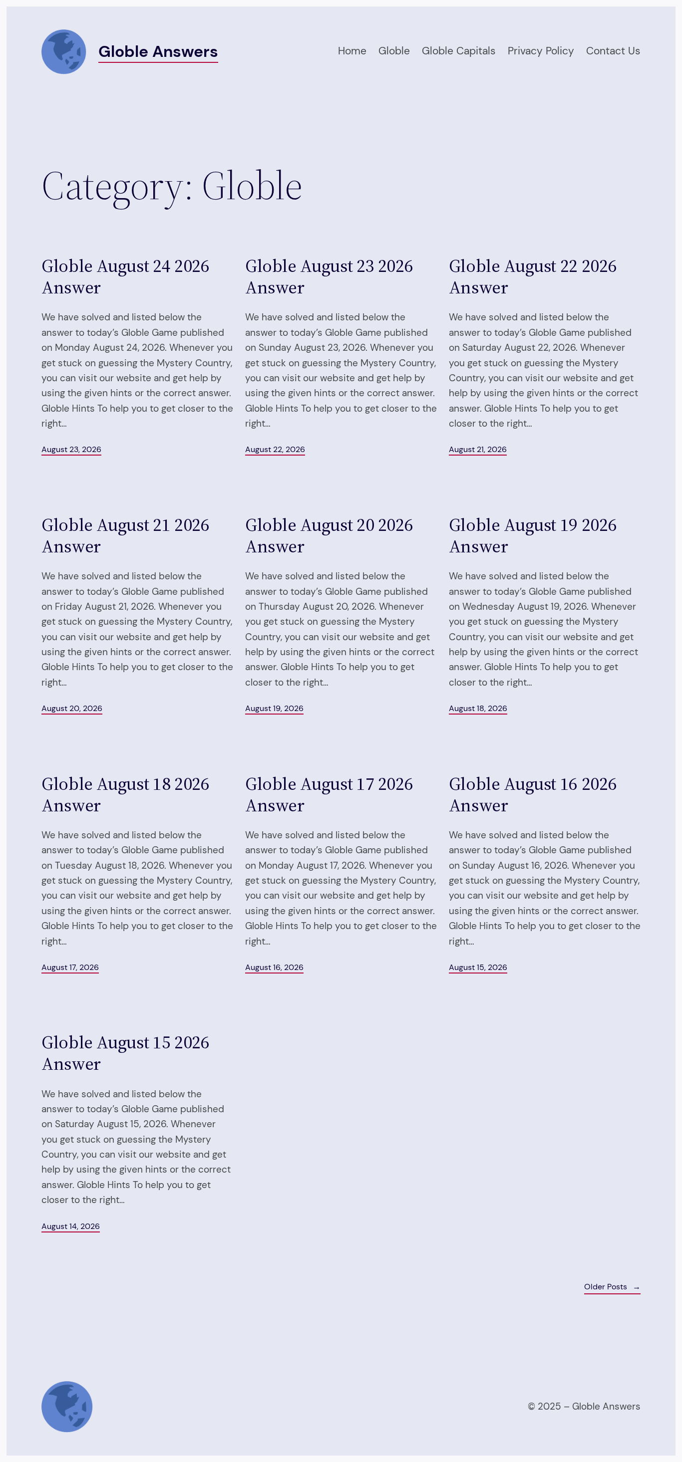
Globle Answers (158, 51)
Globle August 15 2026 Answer (125, 1052)
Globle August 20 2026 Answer (329, 535)
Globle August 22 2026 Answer (533, 276)
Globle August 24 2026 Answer (125, 276)
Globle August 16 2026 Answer (533, 794)
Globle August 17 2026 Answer (329, 794)
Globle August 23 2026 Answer (329, 276)
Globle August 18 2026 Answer (125, 794)
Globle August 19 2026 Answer (533, 535)
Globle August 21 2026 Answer (125, 535)
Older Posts (612, 1286)
